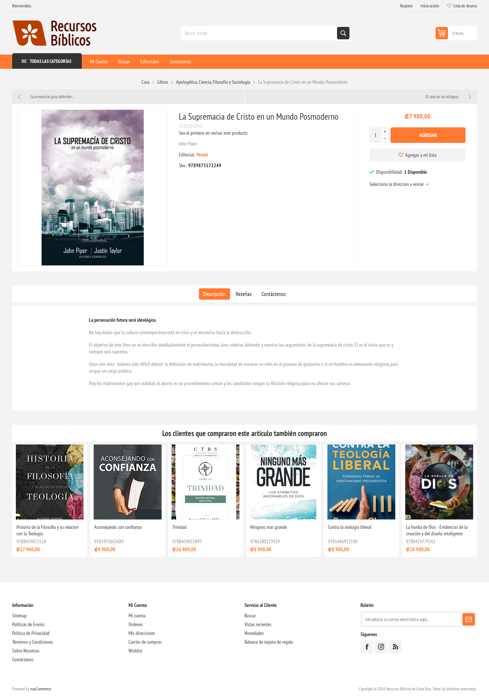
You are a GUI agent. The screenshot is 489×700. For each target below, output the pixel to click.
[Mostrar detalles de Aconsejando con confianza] (127, 482)
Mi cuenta (136, 615)
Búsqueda (343, 33)
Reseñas (244, 294)
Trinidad (179, 527)
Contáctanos (22, 659)
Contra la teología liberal (349, 527)
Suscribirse (468, 619)
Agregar (428, 135)
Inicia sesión (430, 5)
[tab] (214, 294)
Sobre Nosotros (25, 650)
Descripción (214, 294)
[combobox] (259, 33)
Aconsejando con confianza (117, 527)
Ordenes (135, 624)
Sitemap (19, 615)
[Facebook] (367, 646)
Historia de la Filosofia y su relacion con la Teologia (47, 530)
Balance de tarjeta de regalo (268, 642)
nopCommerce (40, 689)
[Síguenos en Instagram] (381, 646)
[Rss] (395, 646)
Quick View (36, 510)
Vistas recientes (257, 624)
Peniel (202, 154)
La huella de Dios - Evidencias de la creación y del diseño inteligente (436, 530)
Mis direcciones (141, 633)
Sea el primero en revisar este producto (213, 133)
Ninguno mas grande (268, 527)
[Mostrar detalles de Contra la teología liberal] (361, 482)
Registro (406, 5)
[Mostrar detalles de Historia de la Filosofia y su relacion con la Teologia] (49, 482)
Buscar (250, 615)
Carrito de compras (145, 642)
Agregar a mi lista (420, 155)
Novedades (254, 633)
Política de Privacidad (31, 633)
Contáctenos (273, 294)
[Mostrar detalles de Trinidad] (205, 482)
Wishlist (135, 650)
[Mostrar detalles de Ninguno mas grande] (283, 482)
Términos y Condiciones (32, 642)
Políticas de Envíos (28, 624)
